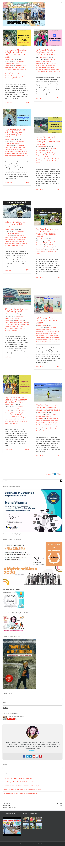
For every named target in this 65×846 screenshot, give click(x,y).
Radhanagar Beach (50, 427)
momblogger (49, 249)
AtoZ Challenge (19, 67)
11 (59, 366)
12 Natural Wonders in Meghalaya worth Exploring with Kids (46, 52)
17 (59, 189)
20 (28, 270)
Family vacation (54, 335)
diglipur (12, 421)
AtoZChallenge (19, 145)
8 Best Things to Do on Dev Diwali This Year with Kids (19, 782)
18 (59, 98)
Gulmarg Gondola (10, 239)
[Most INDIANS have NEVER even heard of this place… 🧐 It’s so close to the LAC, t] (39, 819)
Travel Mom (46, 69)
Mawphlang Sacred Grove (12, 151)
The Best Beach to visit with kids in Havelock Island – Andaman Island (48, 407)
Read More (8, 102)
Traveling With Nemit (14, 78)
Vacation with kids (41, 431)
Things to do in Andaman (43, 337)
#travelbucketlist (41, 247)
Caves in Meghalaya (20, 70)
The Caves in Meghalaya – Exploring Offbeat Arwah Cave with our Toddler (16, 53)
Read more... (32, 750)
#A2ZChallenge (51, 245)
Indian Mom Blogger (52, 425)
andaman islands (52, 331)
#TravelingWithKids (21, 411)
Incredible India (50, 65)
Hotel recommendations (21, 322)
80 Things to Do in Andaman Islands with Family (47, 320)
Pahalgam (44, 159)
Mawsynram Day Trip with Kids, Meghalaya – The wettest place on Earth (15, 133)
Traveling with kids (41, 71)
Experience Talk (9, 63)
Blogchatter (8, 237)
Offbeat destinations (19, 72)
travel (55, 249)
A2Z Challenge (20, 61)
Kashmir (48, 155)
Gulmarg (23, 237)
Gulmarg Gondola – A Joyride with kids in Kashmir (15, 224)
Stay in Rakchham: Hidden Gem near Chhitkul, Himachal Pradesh (22, 789)
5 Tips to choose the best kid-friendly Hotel (16, 310)
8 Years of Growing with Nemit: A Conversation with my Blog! (21, 786)
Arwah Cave (18, 65)
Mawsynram (23, 151)
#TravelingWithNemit (53, 247)
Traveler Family (12, 76)
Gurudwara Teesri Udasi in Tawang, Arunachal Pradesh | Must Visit (22, 793)
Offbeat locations (10, 74)
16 (28, 182)
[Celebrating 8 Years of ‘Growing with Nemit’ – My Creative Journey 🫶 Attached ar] (26, 819)
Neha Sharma (10, 59)
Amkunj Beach (21, 413)
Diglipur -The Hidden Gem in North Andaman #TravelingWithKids (16, 399)
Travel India (18, 74)
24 (59, 277)
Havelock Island (41, 425)
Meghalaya (39, 67)
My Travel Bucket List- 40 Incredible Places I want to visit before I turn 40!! (47, 232)
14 (28, 102)
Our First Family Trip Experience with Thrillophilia (18, 778)
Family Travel (45, 335)
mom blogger (9, 72)
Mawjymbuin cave (20, 149)
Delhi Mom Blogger (19, 417)
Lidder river (50, 157)
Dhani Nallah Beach (10, 419)
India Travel (17, 147)
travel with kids (45, 429)
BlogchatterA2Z (9, 70)
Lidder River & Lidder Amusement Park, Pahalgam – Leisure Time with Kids (48, 140)
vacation (38, 253)
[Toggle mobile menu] (61, 2)
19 (28, 449)
